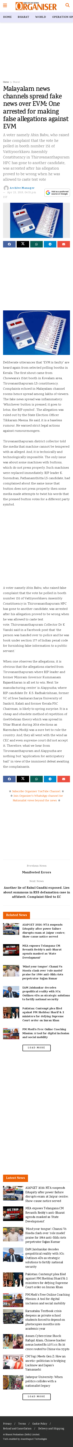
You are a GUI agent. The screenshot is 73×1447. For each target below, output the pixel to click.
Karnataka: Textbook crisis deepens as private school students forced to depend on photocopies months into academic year (45, 1320)
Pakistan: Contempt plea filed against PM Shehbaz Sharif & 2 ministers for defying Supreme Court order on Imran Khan (43, 1014)
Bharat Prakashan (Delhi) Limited (22, 1434)
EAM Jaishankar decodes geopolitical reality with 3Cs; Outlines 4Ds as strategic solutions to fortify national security (46, 994)
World (40, 17)
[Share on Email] (63, 244)
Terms (22, 1424)
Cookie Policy (39, 1424)
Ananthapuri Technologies (33, 1439)
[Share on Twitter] (23, 244)
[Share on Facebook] (9, 244)
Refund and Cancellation (17, 1429)
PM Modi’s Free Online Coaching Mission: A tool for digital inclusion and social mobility (45, 1033)
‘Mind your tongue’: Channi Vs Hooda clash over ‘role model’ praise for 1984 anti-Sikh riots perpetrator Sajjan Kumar (42, 973)
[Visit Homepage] (36, 6)
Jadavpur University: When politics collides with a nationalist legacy (44, 1381)
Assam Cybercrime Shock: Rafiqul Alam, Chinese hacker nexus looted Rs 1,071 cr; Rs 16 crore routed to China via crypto (47, 1343)
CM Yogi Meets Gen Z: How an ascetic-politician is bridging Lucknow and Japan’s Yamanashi (45, 1363)
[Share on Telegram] (50, 244)
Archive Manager (22, 188)
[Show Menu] (5, 6)
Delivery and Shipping (51, 1429)
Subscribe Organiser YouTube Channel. (36, 792)
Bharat (23, 17)
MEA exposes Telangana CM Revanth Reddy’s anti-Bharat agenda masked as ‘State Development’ (42, 952)
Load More (36, 1048)
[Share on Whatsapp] (36, 244)
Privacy (7, 1424)
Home (7, 17)
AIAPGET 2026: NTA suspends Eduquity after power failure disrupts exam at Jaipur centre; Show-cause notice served (43, 931)
